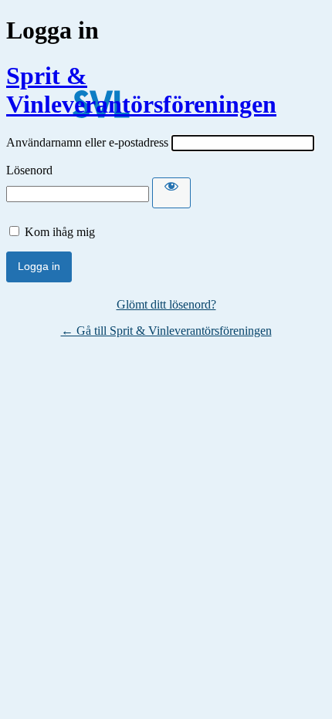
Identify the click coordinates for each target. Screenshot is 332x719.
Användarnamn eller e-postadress (87, 142)
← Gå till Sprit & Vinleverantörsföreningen (166, 330)
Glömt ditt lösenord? (166, 304)
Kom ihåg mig (60, 231)
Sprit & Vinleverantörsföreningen (141, 90)
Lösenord (29, 170)
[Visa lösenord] (171, 192)
